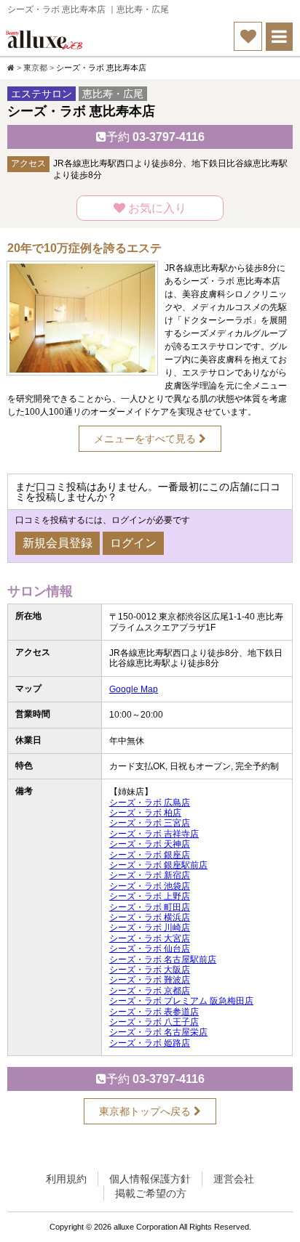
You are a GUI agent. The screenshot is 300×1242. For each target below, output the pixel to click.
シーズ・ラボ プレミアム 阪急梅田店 (181, 1001)
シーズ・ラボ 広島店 (149, 802)
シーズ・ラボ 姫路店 (149, 1043)
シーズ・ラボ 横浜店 (149, 917)
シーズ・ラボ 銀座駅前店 (158, 865)
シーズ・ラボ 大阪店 (149, 970)
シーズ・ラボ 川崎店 (149, 927)
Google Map (133, 689)
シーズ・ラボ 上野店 (149, 896)
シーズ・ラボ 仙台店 (149, 948)
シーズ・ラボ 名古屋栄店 (158, 1032)
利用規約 (66, 1179)
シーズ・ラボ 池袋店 (149, 886)
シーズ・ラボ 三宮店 (149, 823)
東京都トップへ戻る (146, 1111)
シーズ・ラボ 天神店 (149, 844)
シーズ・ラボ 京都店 (149, 991)
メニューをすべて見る (146, 439)
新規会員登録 (57, 543)
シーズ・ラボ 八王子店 (154, 1022)
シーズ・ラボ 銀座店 (149, 855)
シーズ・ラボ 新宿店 (149, 875)
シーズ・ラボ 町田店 (149, 907)
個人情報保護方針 (150, 1179)
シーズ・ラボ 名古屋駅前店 (162, 959)
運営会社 (233, 1179)
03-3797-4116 (155, 137)
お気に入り (155, 208)
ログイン (133, 543)
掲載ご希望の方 (150, 1193)
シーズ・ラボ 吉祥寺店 (154, 834)
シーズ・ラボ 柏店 (145, 813)
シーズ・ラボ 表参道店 (154, 1012)
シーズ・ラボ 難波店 (149, 980)
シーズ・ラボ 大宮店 (149, 938)
